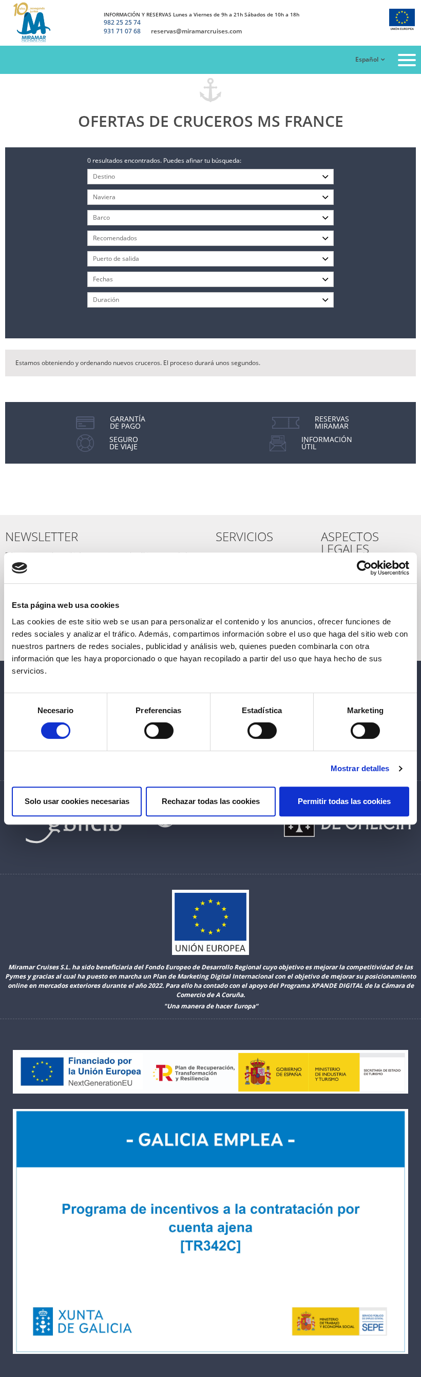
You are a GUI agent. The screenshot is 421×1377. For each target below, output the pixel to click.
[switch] (159, 730)
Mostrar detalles (360, 768)
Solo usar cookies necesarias (77, 801)
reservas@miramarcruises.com (196, 31)
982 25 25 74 (122, 23)
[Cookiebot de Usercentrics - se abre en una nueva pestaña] (364, 568)
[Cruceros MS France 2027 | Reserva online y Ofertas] (34, 23)
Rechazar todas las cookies (211, 801)
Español (366, 59)
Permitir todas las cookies (344, 801)
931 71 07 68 (122, 31)
